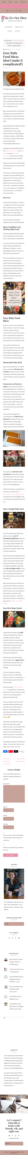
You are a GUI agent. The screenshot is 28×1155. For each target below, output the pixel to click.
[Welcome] (14, 884)
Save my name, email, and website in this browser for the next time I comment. (13, 837)
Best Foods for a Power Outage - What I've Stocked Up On (16, 962)
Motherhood (6, 67)
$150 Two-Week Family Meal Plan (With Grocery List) (16, 989)
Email (5, 815)
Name (5, 807)
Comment (6, 784)
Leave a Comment (16, 49)
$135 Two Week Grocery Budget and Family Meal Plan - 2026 (16, 979)
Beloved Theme (18, 1152)
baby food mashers (12, 151)
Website (5, 824)
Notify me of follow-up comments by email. (13, 849)
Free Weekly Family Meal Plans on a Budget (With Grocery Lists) (16, 1006)
